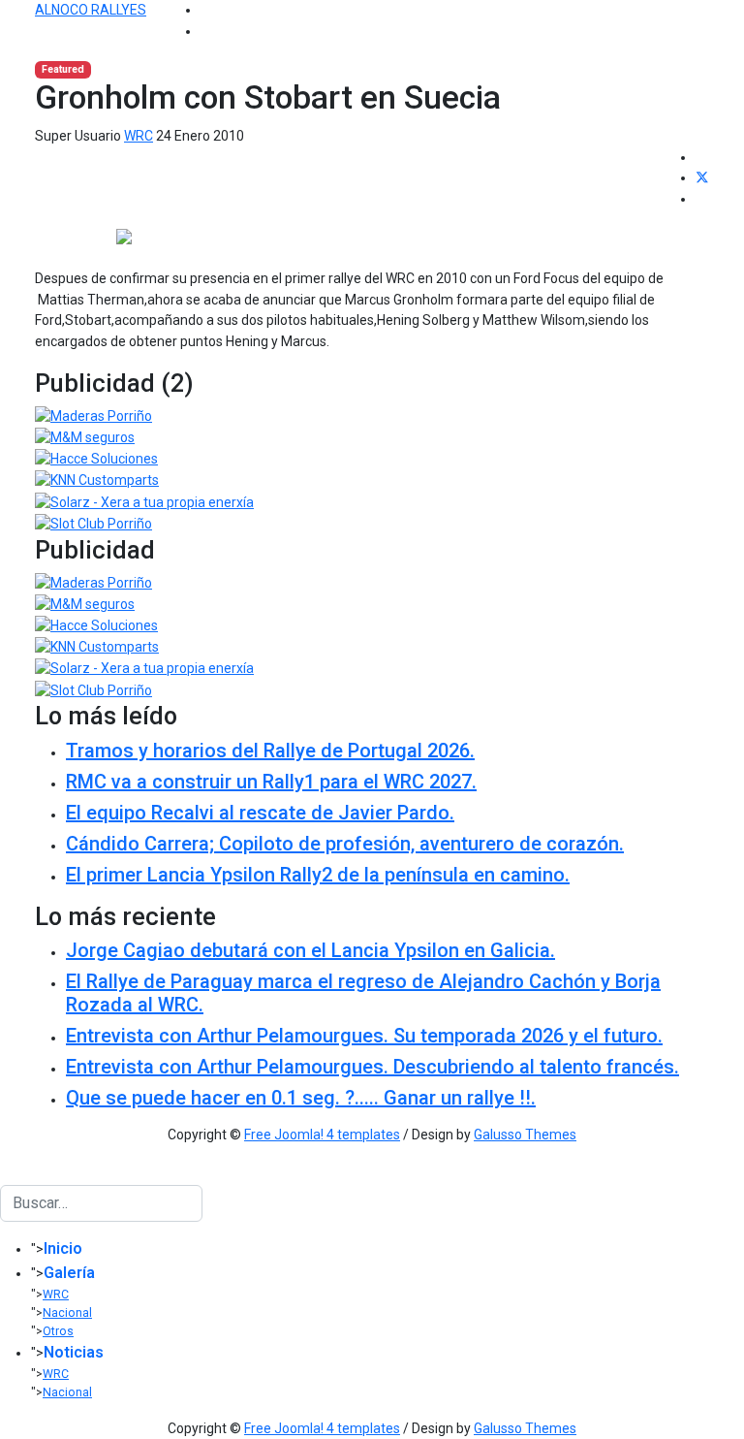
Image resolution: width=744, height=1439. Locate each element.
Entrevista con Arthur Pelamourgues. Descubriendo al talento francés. (372, 1066)
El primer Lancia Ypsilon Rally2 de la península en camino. (318, 874)
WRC (138, 136)
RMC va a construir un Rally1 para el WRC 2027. (271, 781)
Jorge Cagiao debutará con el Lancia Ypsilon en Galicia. (310, 950)
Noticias (74, 1352)
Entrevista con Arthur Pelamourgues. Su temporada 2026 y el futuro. (364, 1035)
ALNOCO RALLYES (90, 9)
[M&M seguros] (85, 437)
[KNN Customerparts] (97, 480)
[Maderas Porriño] (93, 415)
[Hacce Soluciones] (96, 458)
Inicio (63, 1248)
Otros (58, 1331)
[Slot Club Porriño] (93, 522)
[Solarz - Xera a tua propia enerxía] (144, 501)
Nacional (67, 1313)
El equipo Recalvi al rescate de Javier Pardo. (260, 812)
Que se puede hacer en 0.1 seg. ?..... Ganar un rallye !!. (301, 1097)
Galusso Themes (525, 1134)
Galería (69, 1272)
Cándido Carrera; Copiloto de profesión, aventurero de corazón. (345, 843)
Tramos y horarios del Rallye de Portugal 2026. (270, 750)
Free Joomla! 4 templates (322, 1134)
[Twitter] (702, 177)
